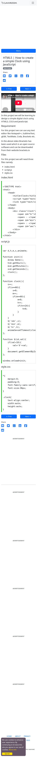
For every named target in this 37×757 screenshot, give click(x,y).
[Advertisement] (18, 28)
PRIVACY (27, 736)
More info (13, 750)
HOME (9, 736)
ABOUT (18, 736)
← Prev (9, 89)
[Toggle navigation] (33, 3)
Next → (28, 89)
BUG (28, 740)
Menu (18, 51)
